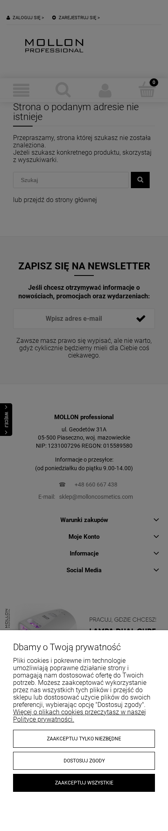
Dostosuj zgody (84, 761)
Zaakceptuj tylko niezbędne (84, 739)
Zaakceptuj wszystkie (84, 783)
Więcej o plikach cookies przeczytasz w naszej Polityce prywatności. (79, 715)
